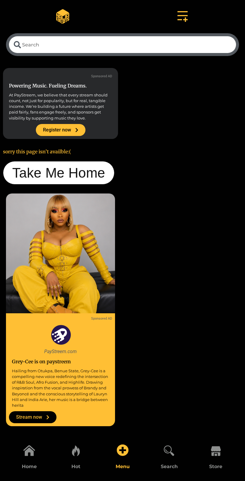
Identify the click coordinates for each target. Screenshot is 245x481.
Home (29, 466)
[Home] (29, 450)
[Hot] (76, 450)
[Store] (216, 450)
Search (169, 466)
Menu (123, 466)
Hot (75, 466)
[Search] (169, 450)
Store (215, 466)
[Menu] (122, 450)
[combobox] (122, 44)
